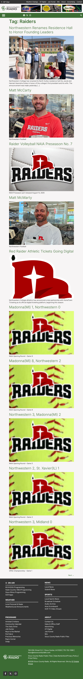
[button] (3, 15)
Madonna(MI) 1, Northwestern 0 (34, 307)
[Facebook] (24, 15)
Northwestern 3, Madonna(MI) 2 (35, 414)
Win (58, 2)
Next (71, 575)
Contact (79, 2)
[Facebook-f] (5, 673)
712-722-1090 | (69, 650)
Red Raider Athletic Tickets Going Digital (41, 251)
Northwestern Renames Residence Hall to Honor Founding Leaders (40, 30)
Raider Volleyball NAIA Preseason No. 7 (40, 144)
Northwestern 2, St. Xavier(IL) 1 (34, 468)
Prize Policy (32, 658)
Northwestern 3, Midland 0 (30, 522)
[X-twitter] (27, 15)
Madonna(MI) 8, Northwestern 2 (35, 361)
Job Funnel (51, 2)
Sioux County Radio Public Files (40, 656)
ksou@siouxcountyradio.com (39, 652)
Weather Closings (32, 2)
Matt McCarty (20, 90)
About (63, 2)
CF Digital (43, 2)
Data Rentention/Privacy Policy (66, 656)
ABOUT (48, 617)
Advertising (71, 2)
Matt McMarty (20, 197)
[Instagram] (30, 15)
